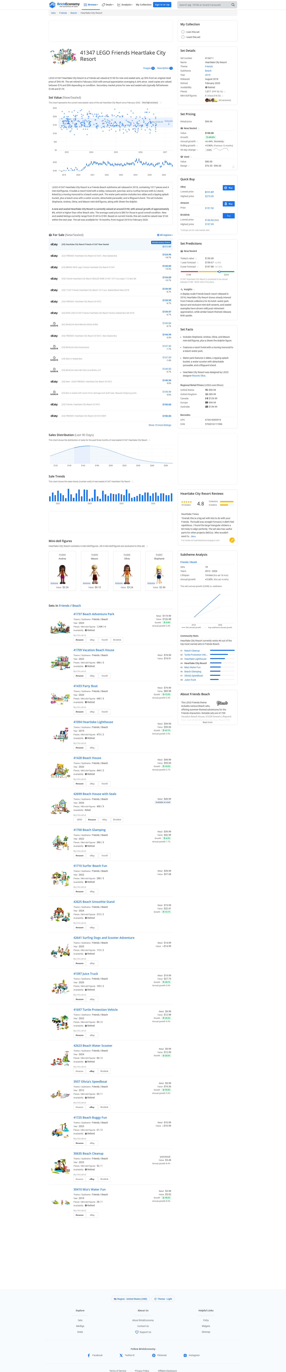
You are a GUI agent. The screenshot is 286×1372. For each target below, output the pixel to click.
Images (147, 68)
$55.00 (167, 763)
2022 (81, 659)
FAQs (206, 1320)
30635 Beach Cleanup (88, 1153)
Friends (63, 13)
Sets (53, 13)
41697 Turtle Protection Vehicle (95, 1010)
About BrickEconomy (143, 1320)
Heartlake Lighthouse (195, 659)
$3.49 (168, 1160)
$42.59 (167, 835)
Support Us (145, 1332)
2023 (81, 623)
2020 (81, 695)
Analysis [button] (126, 4)
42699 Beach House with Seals (94, 794)
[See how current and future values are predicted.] (233, 166)
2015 (81, 731)
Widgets (206, 1326)
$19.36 (167, 1086)
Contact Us (143, 1326)
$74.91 (167, 658)
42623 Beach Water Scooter (92, 1046)
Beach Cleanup (192, 650)
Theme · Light (165, 1299)
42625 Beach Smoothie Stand (94, 902)
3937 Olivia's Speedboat (90, 1081)
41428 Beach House (87, 758)
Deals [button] (109, 4)
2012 (81, 1090)
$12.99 (167, 1052)
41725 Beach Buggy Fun (90, 1117)
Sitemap (206, 1332)
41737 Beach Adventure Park (93, 614)
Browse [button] (92, 4)
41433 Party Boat (85, 686)
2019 (81, 1198)
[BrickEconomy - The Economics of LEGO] (64, 5)
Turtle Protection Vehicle (196, 654)
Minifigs (80, 1326)
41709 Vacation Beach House (93, 650)
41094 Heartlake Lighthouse (93, 722)
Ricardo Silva (198, 375)
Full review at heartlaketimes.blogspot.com (200, 540)
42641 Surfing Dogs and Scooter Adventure (103, 938)
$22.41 (167, 908)
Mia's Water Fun (192, 667)
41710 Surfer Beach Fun (90, 866)
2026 (81, 802)
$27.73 (167, 978)
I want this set (150, 641)
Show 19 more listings (160, 425)
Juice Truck (190, 679)
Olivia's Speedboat (193, 675)
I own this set (150, 635)
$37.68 (167, 874)
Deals (80, 1332)
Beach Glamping (192, 671)
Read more (207, 721)
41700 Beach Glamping (89, 830)
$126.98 (167, 619)
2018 (207, 75)
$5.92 (168, 1194)
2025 (81, 946)
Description (163, 68)
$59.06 (167, 727)
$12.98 (167, 1014)
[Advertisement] (110, 29)
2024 (81, 910)
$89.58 (167, 691)
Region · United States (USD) (132, 1299)
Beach (74, 13)
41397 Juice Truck (85, 974)
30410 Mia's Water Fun (89, 1189)
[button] (160, 102)
